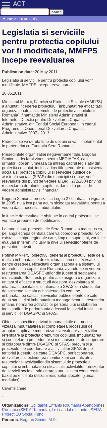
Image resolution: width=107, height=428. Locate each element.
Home (7, 19)
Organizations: (16, 405)
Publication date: (18, 72)
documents (27, 19)
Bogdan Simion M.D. (38, 420)
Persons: (10, 420)
